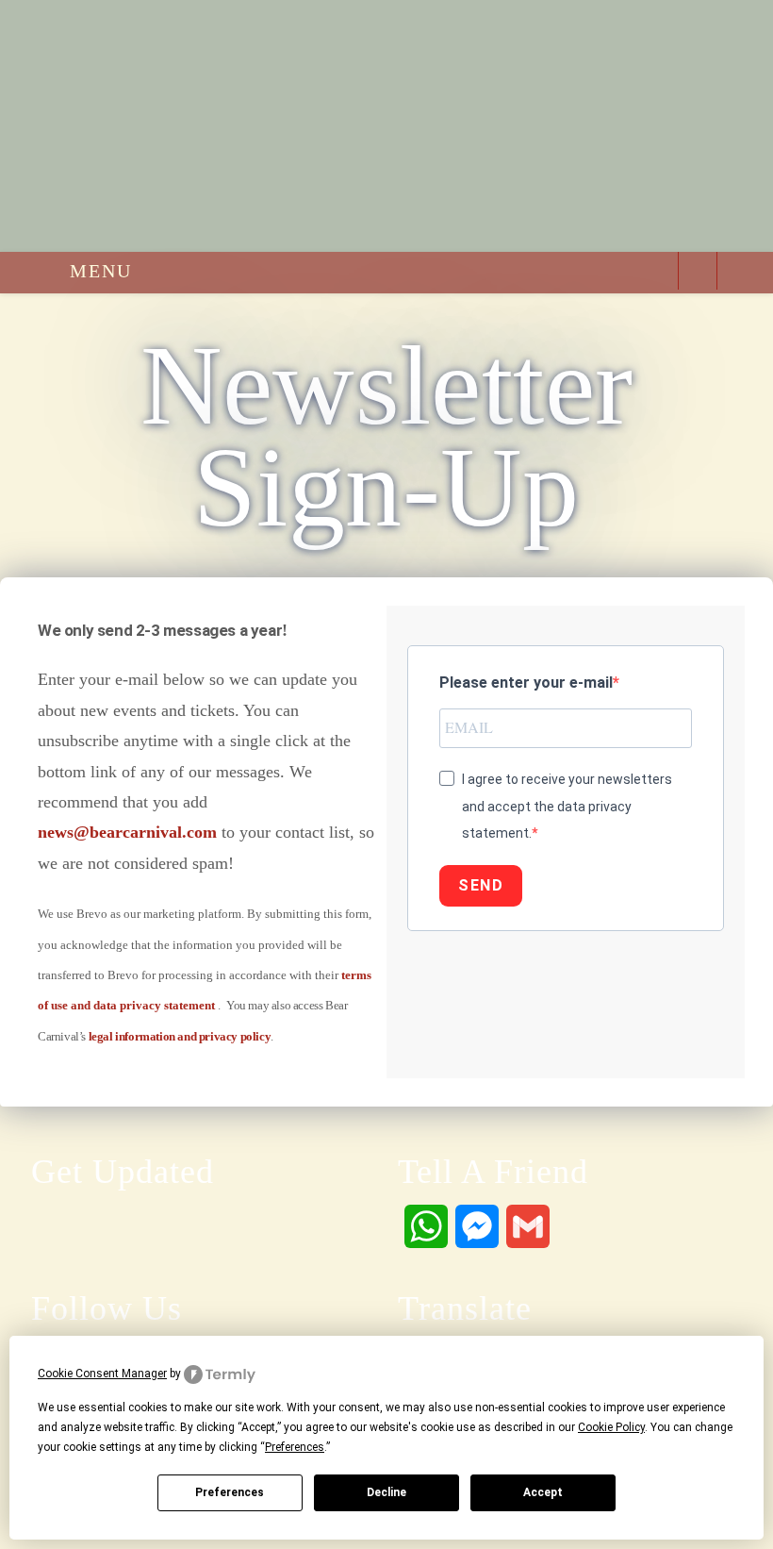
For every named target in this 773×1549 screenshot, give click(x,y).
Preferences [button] (294, 1447)
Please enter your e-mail (526, 682)
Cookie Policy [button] (611, 1427)
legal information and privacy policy (180, 1036)
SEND (480, 885)
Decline (386, 1492)
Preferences (229, 1492)
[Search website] (697, 273)
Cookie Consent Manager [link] (102, 1373)
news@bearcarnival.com (127, 832)
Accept (543, 1492)
